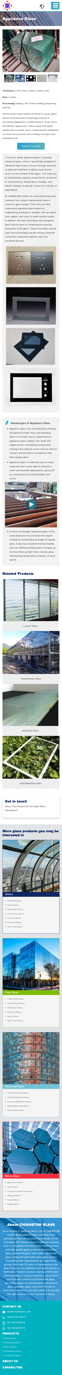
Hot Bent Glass (14, 901)
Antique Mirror (14, 1196)
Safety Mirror (13, 1204)
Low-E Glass (13, 1016)
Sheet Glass (13, 905)
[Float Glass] (31, 940)
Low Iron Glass (14, 1012)
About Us (10, 1361)
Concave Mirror (14, 922)
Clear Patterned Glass (18, 1093)
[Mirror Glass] (31, 1124)
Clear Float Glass (15, 999)
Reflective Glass (15, 1008)
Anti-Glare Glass (30, 731)
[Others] (31, 842)
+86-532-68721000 (16, 1317)
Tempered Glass (12, 1355)
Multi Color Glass (15, 1021)
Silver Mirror (13, 1187)
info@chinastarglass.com (19, 1312)
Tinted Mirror (13, 1200)
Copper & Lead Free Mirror (20, 1191)
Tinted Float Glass (16, 1003)
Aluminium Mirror (15, 1183)
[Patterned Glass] (31, 1034)
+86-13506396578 (16, 1322)
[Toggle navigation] (55, 5)
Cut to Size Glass (15, 914)
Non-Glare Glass (15, 909)
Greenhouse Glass (31, 679)
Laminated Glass (12, 1351)
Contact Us (11, 1306)
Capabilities (12, 1367)
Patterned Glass (12, 1343)
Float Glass (10, 1338)
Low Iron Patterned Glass (19, 1102)
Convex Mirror (14, 918)
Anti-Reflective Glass (31, 783)
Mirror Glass (10, 1347)
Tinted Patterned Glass (18, 1097)
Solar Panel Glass (15, 1110)
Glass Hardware (15, 927)
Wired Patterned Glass (18, 1106)
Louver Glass (30, 626)
